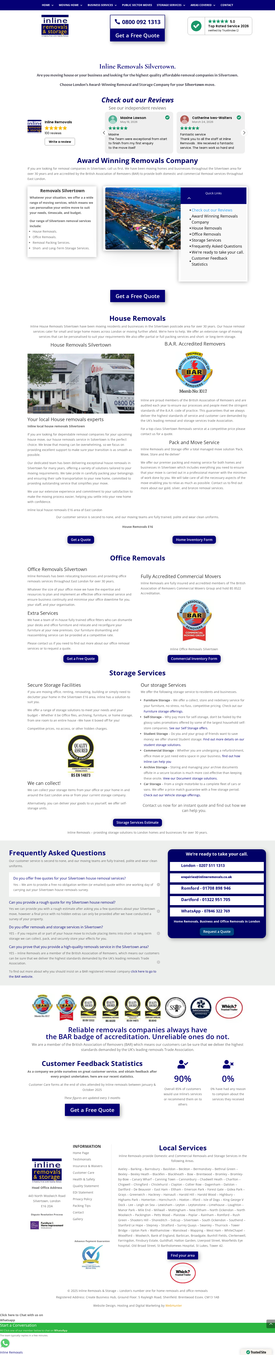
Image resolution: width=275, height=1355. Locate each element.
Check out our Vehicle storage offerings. (172, 795)
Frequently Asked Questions (217, 246)
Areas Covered (201, 5)
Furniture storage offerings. (163, 711)
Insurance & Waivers (87, 1166)
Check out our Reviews (212, 210)
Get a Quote (81, 539)
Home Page (81, 1153)
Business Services (100, 5)
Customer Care (83, 1173)
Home (46, 5)
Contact (227, 5)
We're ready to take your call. (218, 252)
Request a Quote (217, 931)
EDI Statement (83, 1192)
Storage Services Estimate (137, 822)
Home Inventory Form (194, 539)
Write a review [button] (60, 142)
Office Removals (206, 234)
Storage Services (169, 5)
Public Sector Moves (137, 5)
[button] (244, 132)
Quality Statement (86, 1186)
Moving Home (69, 5)
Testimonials (82, 1159)
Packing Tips (82, 1206)
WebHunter (173, 1305)
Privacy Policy (82, 1199)
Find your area (183, 1255)
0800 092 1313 (141, 22)
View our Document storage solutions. (190, 778)
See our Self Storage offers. (189, 728)
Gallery (78, 1219)
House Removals (207, 228)
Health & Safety (84, 1179)
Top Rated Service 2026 (228, 26)
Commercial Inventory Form (194, 658)
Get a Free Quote (137, 35)
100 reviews (53, 133)
